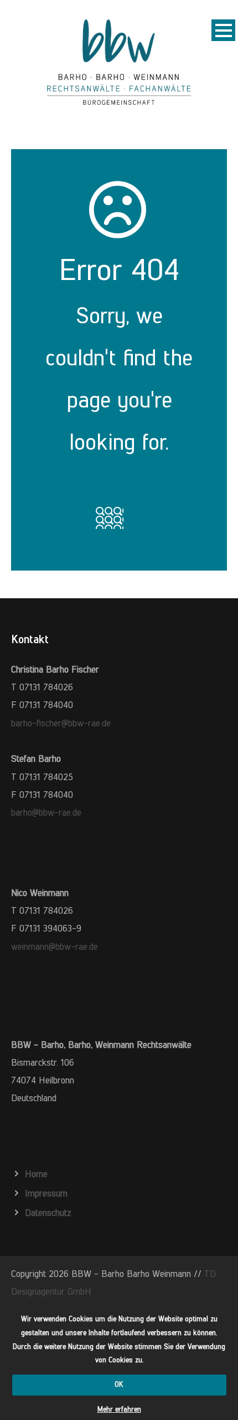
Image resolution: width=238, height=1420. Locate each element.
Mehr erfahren (119, 1409)
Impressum (46, 1193)
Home (36, 1173)
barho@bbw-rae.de (46, 812)
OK (119, 1384)
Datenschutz (48, 1212)
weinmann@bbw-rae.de (54, 946)
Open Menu (223, 30)
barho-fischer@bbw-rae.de (61, 723)
